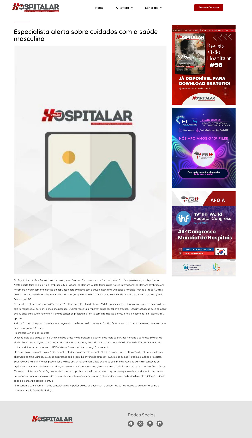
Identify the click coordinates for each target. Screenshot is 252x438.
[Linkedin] (160, 424)
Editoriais (151, 7)
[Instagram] (150, 424)
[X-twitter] (140, 424)
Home (99, 7)
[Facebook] (131, 424)
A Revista (122, 7)
